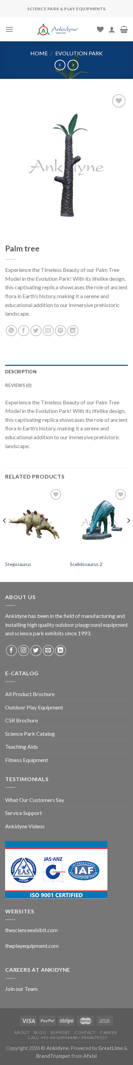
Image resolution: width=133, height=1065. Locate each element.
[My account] (111, 29)
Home (39, 53)
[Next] (128, 534)
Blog (40, 1032)
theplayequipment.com (32, 945)
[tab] (66, 371)
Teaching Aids (21, 746)
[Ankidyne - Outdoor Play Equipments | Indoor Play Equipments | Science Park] (58, 29)
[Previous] (4, 534)
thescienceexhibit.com (31, 930)
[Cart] (124, 29)
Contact (84, 1032)
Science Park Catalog (30, 733)
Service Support (23, 813)
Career (108, 1032)
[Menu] (9, 29)
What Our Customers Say (34, 800)
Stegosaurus (18, 564)
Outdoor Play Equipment (34, 707)
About (21, 1032)
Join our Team (21, 988)
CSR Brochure (21, 720)
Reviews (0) (18, 385)
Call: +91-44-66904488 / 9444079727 (67, 1037)
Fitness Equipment (26, 760)
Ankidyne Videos (25, 826)
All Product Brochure (30, 694)
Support (60, 1032)
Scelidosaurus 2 (86, 564)
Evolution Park (79, 53)
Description (20, 371)
